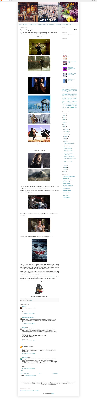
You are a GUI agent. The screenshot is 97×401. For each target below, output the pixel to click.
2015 (64, 115)
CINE (70, 24)
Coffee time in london (67, 186)
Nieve (63, 100)
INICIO (20, 24)
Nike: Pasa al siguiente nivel (70, 158)
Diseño (63, 93)
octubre (66, 132)
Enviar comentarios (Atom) (31, 375)
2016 (64, 113)
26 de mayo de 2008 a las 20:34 (28, 368)
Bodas (71, 87)
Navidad (75, 98)
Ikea (63, 95)
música (68, 109)
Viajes (75, 105)
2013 (64, 119)
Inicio (40, 373)
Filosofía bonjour (66, 197)
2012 (64, 120)
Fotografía (64, 94)
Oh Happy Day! (66, 181)
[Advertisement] (69, 207)
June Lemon (65, 195)
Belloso (52, 276)
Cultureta (69, 90)
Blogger (52, 393)
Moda (70, 98)
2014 (64, 117)
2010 (64, 124)
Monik (23, 306)
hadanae (24, 327)
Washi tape (64, 107)
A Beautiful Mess (66, 183)
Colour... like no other (68, 161)
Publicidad (74, 101)
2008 (64, 127)
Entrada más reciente (24, 373)
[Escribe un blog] (21, 300)
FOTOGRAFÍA (65, 24)
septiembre (66, 134)
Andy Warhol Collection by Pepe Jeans (71, 68)
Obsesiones (75, 100)
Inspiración (67, 95)
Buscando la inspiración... (69, 156)
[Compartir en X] (23, 300)
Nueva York (68, 100)
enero (65, 169)
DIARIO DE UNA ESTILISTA (28, 317)
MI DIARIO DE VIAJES (33, 24)
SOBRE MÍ (25, 24)
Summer (66, 104)
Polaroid (68, 101)
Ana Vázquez (25, 357)
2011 (64, 122)
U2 (73, 104)
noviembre (66, 131)
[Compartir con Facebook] (24, 300)
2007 (64, 171)
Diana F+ (75, 91)
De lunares (66, 151)
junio (65, 139)
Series (69, 102)
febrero (65, 167)
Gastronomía (70, 94)
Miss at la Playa (66, 188)
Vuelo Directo (66, 193)
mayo (65, 141)
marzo (65, 165)
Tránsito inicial (66, 192)
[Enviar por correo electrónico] (20, 300)
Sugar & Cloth (66, 178)
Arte (63, 87)
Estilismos (68, 93)
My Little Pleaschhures (68, 185)
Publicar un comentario (25, 370)
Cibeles (73, 89)
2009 (64, 126)
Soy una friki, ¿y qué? (68, 150)
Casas (63, 89)
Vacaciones (68, 105)
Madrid (64, 98)
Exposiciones (74, 93)
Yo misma (70, 107)
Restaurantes (64, 102)
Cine (31, 300)
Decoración (70, 91)
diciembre (66, 129)
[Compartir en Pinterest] (25, 300)
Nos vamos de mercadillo (69, 143)
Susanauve (46, 276)
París (63, 101)
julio (65, 138)
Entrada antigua (55, 373)
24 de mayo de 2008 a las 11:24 (28, 323)
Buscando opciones (68, 148)
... (63, 53)
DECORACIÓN (58, 24)
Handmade (75, 94)
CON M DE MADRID (42, 24)
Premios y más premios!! (69, 146)
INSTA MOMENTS (50, 24)
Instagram (72, 95)
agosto (65, 136)
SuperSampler (70, 104)
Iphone (76, 95)
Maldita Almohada (67, 190)
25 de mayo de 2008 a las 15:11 (28, 340)
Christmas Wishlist (68, 89)
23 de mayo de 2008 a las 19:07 (28, 313)
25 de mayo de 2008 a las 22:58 (28, 353)
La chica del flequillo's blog (69, 176)
